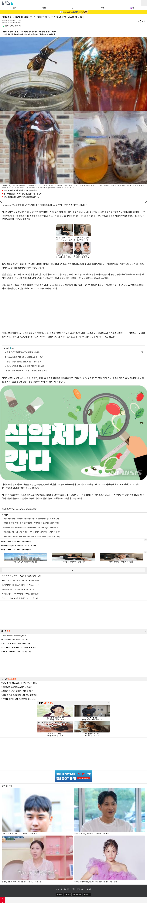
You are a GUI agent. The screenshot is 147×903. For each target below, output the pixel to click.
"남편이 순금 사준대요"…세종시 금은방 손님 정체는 (26, 370)
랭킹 (44, 8)
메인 (14, 8)
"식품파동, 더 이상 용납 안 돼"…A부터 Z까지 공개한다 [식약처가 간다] (31, 532)
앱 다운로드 (77, 894)
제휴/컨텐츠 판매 (69, 889)
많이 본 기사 (7, 785)
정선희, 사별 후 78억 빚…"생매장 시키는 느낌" (24, 357)
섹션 (73, 8)
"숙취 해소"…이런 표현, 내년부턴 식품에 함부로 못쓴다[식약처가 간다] (31, 536)
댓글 (73, 570)
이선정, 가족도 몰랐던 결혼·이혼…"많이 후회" (23, 362)
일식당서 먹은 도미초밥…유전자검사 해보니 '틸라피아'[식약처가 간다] (30, 527)
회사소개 (59, 889)
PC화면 (59, 894)
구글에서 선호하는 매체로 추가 (13, 26)
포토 (102, 8)
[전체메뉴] (144, 3)
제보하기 (68, 894)
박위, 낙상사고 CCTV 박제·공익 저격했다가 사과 (24, 366)
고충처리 (88, 889)
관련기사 (5, 515)
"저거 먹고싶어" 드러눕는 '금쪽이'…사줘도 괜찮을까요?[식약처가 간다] (31, 518)
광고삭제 (2, 900)
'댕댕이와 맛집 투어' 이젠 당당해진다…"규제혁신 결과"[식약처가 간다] (31, 523)
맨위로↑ (87, 894)
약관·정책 (80, 889)
